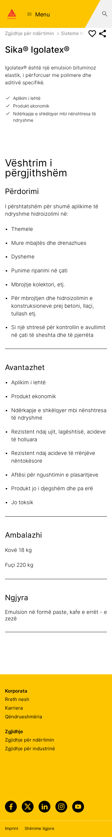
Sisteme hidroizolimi (84, 33)
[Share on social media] (102, 33)
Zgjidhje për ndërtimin (30, 33)
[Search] (104, 14)
